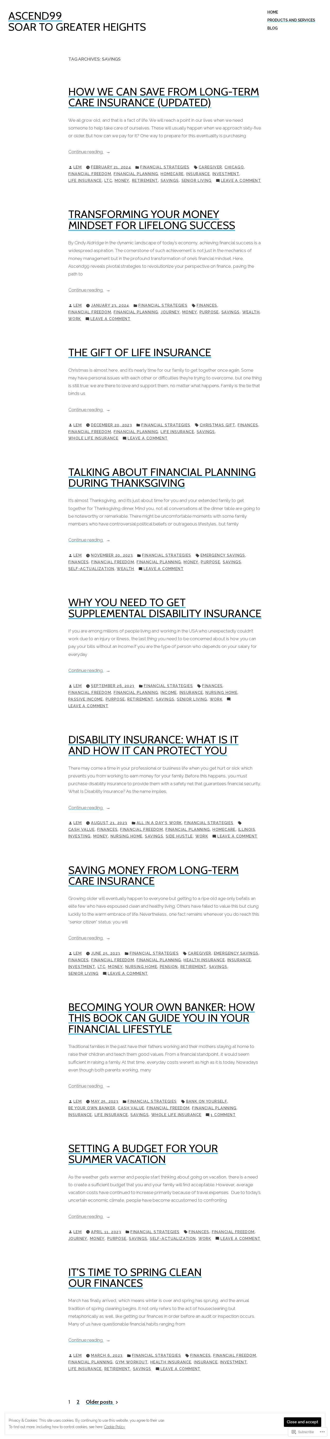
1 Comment (223, 1115)
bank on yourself (206, 1101)
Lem (77, 167)
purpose (209, 312)
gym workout (131, 1362)
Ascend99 (35, 15)
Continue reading (86, 152)
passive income (85, 699)
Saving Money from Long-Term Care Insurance (153, 875)
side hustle (179, 836)
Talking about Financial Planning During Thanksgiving (162, 477)
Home (272, 12)
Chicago (234, 167)
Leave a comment (241, 181)
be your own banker (92, 1108)
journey (170, 312)
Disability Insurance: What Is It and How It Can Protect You (153, 745)
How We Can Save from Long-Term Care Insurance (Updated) (163, 97)
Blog (272, 28)
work (74, 319)
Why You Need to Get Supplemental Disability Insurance (164, 608)
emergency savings (223, 555)
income (169, 692)
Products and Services (291, 20)
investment (225, 174)
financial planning (136, 174)
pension (169, 967)
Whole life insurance (93, 438)
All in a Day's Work (159, 823)
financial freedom (89, 174)
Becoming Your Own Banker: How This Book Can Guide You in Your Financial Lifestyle (161, 1018)
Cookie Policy (114, 1427)
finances (207, 305)
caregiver (210, 167)
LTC (108, 180)
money (122, 180)
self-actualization (91, 569)
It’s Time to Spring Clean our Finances (135, 1277)
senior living (197, 180)
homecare (172, 174)
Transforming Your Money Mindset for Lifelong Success (151, 219)
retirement (145, 180)
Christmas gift (217, 425)
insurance (198, 174)
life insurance (85, 180)
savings (170, 180)
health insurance (204, 960)
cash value (81, 829)
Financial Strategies (164, 167)
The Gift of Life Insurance (139, 352)
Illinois (246, 829)
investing (79, 836)
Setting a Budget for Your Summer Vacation (143, 1154)
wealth (251, 312)
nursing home (221, 692)
